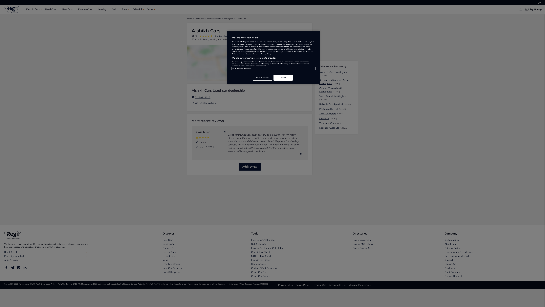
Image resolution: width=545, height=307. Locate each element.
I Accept (283, 77)
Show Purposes (262, 77)
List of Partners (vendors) (241, 69)
